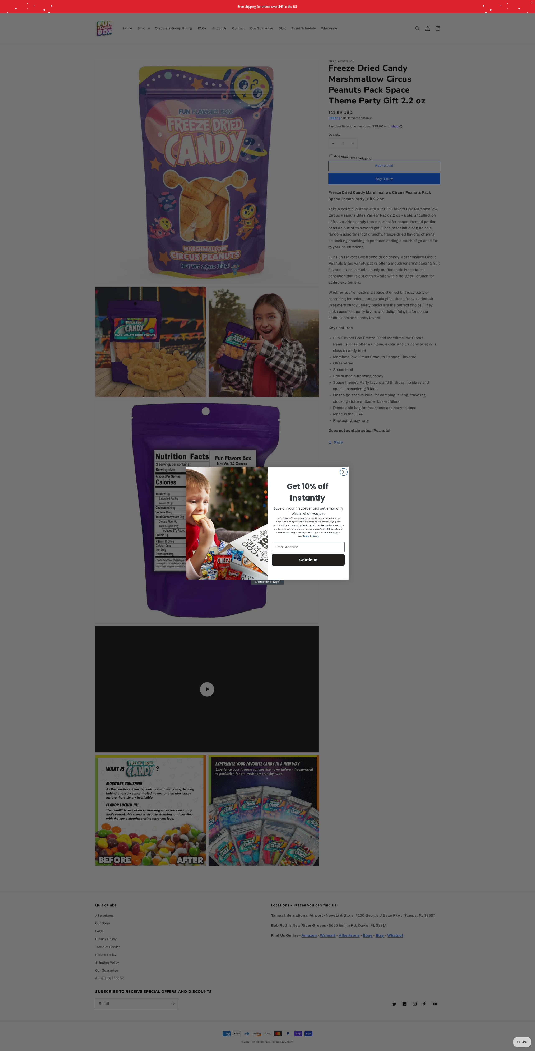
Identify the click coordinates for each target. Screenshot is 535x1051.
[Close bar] (532, 2)
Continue (308, 559)
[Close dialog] (343, 472)
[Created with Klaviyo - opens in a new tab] (267, 582)
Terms (306, 536)
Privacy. (315, 536)
